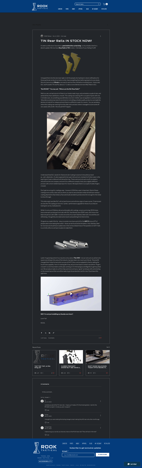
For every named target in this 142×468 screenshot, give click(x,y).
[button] (64, 239)
